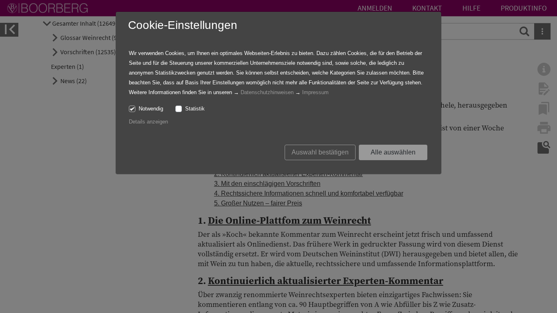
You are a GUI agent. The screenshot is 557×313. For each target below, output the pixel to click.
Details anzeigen (148, 122)
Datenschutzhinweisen (267, 92)
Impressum (315, 92)
